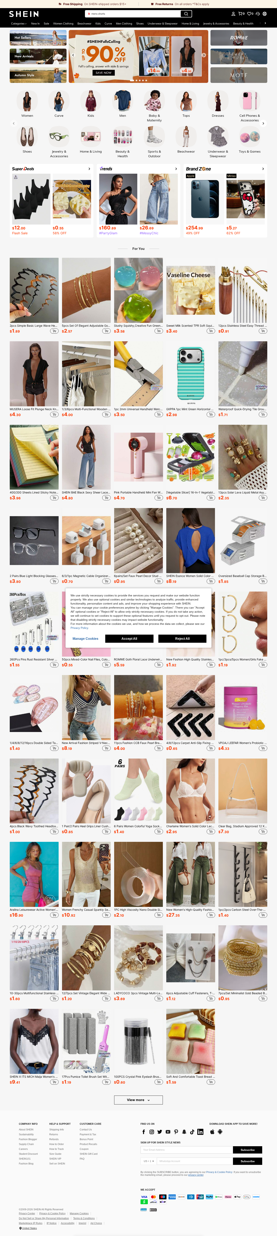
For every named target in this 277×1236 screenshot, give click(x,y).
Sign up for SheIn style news (160, 1142)
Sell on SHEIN (57, 1163)
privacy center (195, 1175)
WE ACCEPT (148, 1190)
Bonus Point (86, 1139)
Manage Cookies (79, 1213)
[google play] (220, 1133)
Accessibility (67, 1223)
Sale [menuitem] (46, 23)
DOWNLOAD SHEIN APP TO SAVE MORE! (233, 1124)
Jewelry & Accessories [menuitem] (216, 23)
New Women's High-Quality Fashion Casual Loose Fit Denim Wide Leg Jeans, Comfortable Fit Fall (190, 909)
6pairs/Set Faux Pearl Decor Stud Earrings (138, 576)
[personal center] (233, 13)
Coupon (84, 1149)
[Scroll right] (265, 23)
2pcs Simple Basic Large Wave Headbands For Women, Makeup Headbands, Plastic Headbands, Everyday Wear (34, 325)
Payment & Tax (88, 1134)
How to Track (56, 1149)
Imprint (82, 1223)
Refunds (54, 1139)
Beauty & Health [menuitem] (243, 23)
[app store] (212, 1133)
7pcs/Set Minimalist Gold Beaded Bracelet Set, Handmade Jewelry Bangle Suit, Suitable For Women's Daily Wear (242, 993)
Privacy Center (27, 1213)
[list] (173, 1132)
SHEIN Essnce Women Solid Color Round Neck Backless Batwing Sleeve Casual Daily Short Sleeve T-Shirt (190, 576)
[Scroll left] (260, 23)
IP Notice (52, 1223)
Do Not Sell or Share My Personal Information (44, 1218)
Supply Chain (26, 1144)
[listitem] (34, 296)
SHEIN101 (25, 1158)
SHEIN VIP (55, 1158)
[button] (257, 13)
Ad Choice (96, 1223)
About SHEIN (26, 1129)
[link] (69, 4)
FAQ (82, 1158)
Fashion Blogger (28, 1139)
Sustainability (26, 1134)
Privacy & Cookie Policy (219, 1172)
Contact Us (86, 1129)
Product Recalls (88, 1144)
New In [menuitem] (35, 23)
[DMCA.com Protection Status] (153, 1209)
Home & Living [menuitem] (190, 23)
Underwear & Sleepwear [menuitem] (163, 23)
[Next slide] (203, 55)
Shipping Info (56, 1129)
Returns (53, 1134)
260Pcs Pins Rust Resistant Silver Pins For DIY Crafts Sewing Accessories (34, 659)
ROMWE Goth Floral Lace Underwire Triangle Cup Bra (138, 659)
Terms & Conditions (84, 1218)
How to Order (56, 1144)
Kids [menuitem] (98, 23)
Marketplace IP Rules (30, 1223)
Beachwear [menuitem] (84, 23)
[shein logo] (24, 13)
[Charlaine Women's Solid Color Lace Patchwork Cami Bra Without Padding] (190, 791)
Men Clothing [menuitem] (124, 23)
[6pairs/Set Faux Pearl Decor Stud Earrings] (138, 540)
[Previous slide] (73, 55)
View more (136, 1100)
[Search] (186, 14)
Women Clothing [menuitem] (63, 23)
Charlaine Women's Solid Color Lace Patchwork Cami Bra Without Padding (190, 826)
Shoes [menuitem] (140, 23)
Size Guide (55, 1154)
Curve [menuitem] (108, 23)
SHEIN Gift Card (89, 1154)
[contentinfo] (201, 1199)
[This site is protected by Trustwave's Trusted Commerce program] (144, 1209)
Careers (23, 1149)
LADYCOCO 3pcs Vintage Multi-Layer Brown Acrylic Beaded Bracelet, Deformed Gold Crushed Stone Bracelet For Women (138, 993)
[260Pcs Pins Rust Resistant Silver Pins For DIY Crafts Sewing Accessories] (34, 624)
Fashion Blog (26, 1163)
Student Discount (28, 1154)
